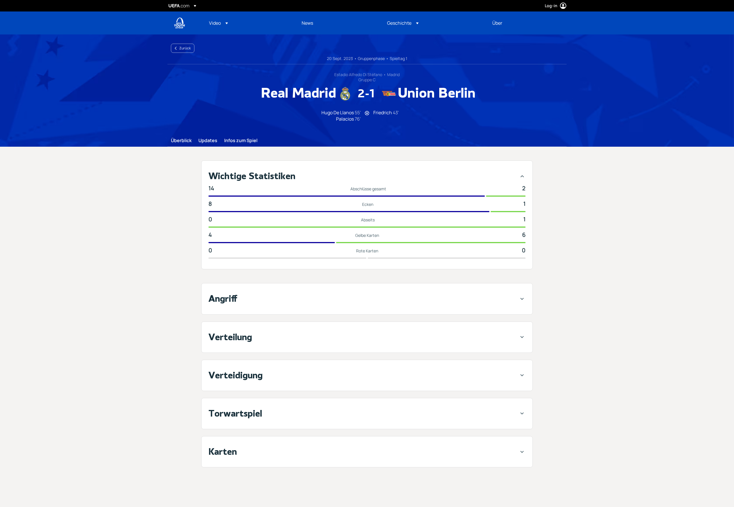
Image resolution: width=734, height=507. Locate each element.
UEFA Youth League (179, 23)
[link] (307, 23)
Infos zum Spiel (240, 140)
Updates (207, 140)
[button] (218, 23)
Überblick (181, 140)
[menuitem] (248, 23)
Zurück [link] (185, 48)
